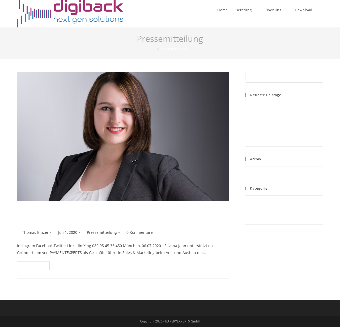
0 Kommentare (139, 232)
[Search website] (321, 10)
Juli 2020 (251, 171)
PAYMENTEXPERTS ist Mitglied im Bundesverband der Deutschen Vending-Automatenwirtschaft (277, 113)
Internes (251, 200)
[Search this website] (284, 77)
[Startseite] (154, 49)
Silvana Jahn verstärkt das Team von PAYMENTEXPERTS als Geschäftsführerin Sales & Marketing (110, 215)
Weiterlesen (36, 264)
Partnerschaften (258, 209)
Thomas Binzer (35, 232)
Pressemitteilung (102, 232)
